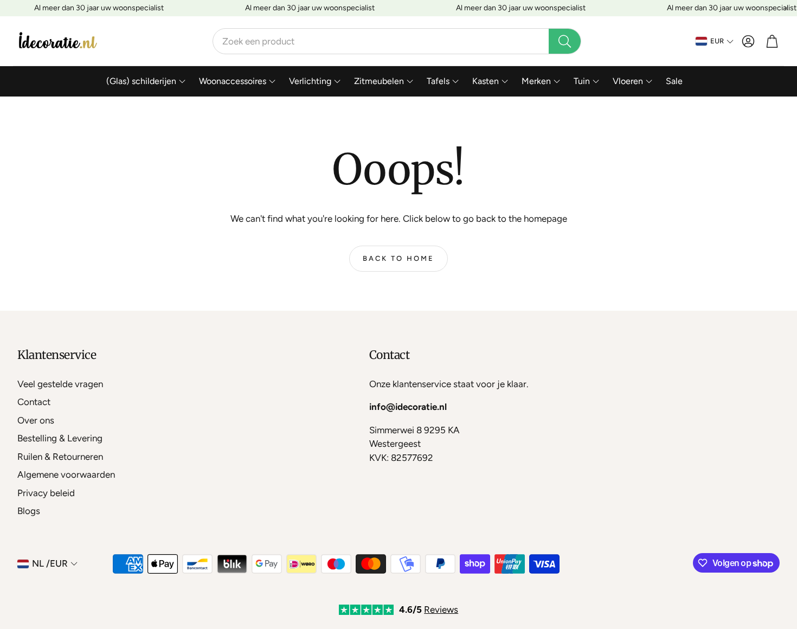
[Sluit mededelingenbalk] (786, 8)
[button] (397, 41)
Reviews (441, 609)
